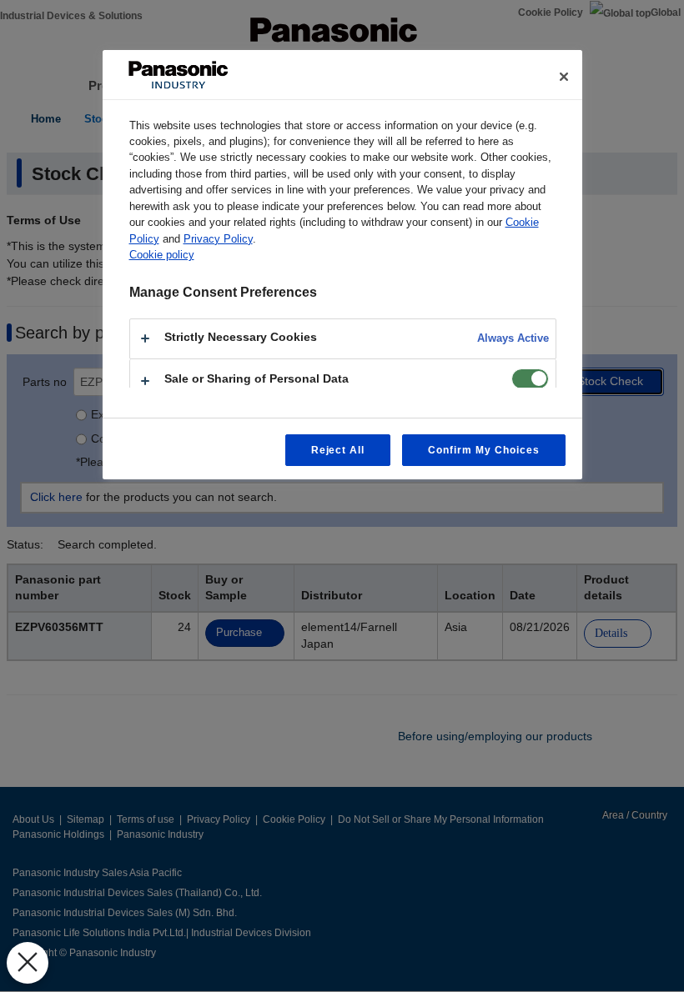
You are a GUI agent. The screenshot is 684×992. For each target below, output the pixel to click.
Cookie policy (161, 254)
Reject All (338, 450)
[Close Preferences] (27, 963)
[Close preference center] (564, 76)
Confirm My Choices (483, 450)
